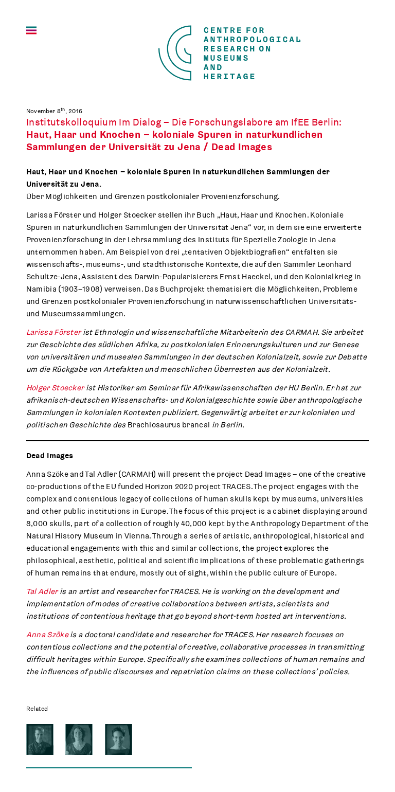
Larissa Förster (53, 332)
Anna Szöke (47, 634)
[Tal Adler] (39, 739)
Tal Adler (42, 591)
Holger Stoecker (56, 388)
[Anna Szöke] (118, 739)
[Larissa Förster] (79, 739)
